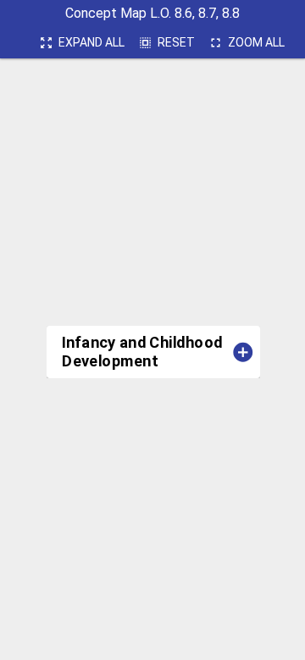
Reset (166, 43)
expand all (82, 43)
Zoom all (246, 43)
